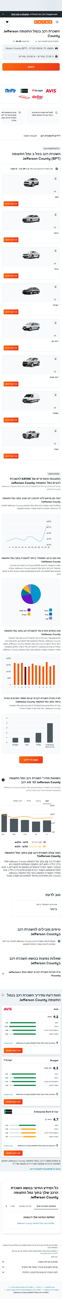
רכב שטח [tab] (17, 800)
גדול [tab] (29, 800)
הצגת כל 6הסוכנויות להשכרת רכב (45, 1169)
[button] (3, 14)
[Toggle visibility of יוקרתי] (26, 614)
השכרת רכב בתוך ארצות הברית (22, 1287)
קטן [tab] (47, 800)
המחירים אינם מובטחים (49, 1253)
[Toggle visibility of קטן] (49, 618)
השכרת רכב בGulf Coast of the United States (24, 1290)
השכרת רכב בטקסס (51, 1290)
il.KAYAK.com (50, 1287)
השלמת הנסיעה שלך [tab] (46, 1206)
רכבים (39, 1287)
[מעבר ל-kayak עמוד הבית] (43, 22)
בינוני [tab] (38, 800)
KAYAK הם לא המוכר (48, 1261)
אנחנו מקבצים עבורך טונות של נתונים (40, 1267)
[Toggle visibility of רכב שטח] (24, 610)
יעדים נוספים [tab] (25, 1206)
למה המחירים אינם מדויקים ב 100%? (40, 1272)
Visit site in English (20, 14)
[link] (31, 759)
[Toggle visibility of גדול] (48, 614)
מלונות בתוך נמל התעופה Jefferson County (35, 1223)
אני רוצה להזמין (11, 204)
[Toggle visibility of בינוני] (48, 610)
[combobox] (47, 41)
